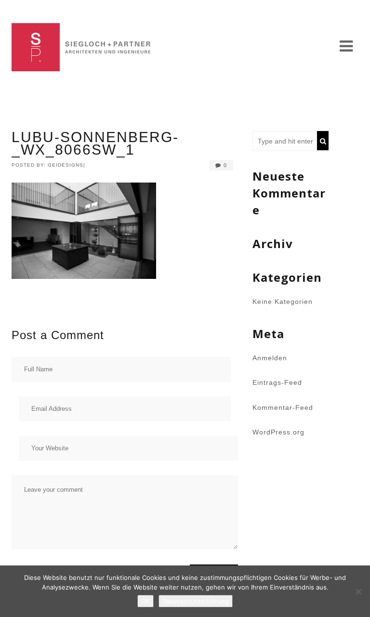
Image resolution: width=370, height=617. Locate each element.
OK (145, 601)
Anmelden (269, 358)
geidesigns (65, 165)
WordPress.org (278, 432)
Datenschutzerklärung (195, 601)
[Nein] (358, 591)
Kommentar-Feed (282, 407)
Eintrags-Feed (277, 382)
